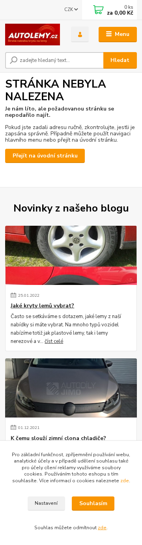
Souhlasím (93, 503)
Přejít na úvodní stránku (45, 155)
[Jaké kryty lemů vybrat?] (71, 255)
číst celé (54, 341)
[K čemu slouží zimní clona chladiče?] (71, 388)
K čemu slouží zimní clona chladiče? (58, 438)
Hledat (119, 60)
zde (124, 481)
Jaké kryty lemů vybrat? (42, 306)
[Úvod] (32, 34)
